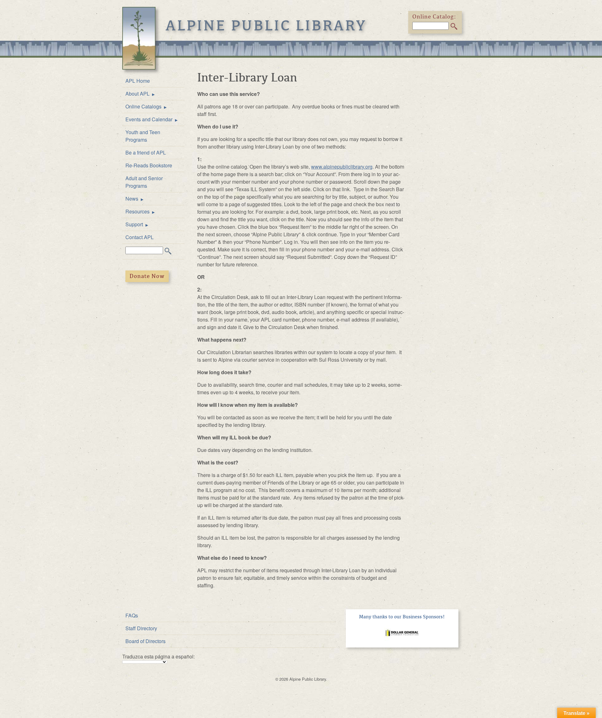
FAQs (131, 615)
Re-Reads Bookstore (148, 165)
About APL (137, 93)
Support (134, 224)
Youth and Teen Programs (142, 135)
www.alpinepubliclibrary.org (341, 166)
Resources (137, 211)
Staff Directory (141, 628)
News (131, 198)
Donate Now (147, 276)
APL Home (137, 80)
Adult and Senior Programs (144, 182)
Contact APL (139, 237)
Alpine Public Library (266, 26)
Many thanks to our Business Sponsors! (402, 617)
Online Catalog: (434, 16)
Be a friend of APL (145, 152)
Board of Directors (145, 641)
